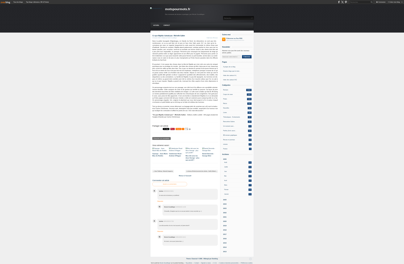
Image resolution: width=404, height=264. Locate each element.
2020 (225, 221)
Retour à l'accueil (185, 176)
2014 (225, 247)
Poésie (225, 149)
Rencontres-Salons (229, 121)
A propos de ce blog (229, 67)
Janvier (226, 194)
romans (225, 144)
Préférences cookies (246, 263)
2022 (225, 213)
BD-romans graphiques (230, 135)
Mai (225, 176)
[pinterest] (346, 2)
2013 (225, 251)
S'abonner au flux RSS (234, 38)
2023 (225, 208)
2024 (225, 204)
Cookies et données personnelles (229, 263)
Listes (225, 112)
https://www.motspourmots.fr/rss (235, 40)
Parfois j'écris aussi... (229, 130)
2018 (225, 230)
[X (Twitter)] (342, 2)
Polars (225, 99)
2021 (225, 217)
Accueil (156, 25)
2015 (225, 243)
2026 (225, 159)
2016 (225, 238)
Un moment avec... (229, 126)
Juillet (226, 167)
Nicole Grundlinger (165, 263)
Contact (166, 25)
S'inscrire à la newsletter (161, 138)
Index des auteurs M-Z (230, 80)
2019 (225, 225)
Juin (225, 171)
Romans (225, 90)
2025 (225, 200)
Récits (225, 103)
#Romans (215, 37)
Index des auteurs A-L (230, 75)
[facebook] (339, 2)
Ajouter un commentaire (170, 184)
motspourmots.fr (177, 9)
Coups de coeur (228, 94)
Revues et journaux (229, 139)
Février (226, 189)
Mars (225, 185)
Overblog (215, 258)
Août (225, 162)
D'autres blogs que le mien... (232, 71)
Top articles (189, 263)
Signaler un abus (206, 263)
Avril (225, 180)
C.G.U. (215, 263)
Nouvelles (226, 108)
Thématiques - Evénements (231, 117)
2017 (225, 234)
